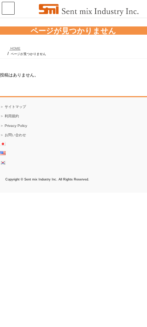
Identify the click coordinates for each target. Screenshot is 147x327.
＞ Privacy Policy (13, 126)
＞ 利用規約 (9, 116)
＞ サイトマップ (13, 107)
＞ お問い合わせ (13, 135)
